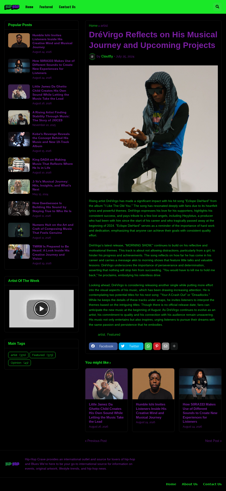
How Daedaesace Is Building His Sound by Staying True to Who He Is (52, 207)
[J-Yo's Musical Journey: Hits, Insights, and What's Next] (19, 186)
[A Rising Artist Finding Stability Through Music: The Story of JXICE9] (19, 117)
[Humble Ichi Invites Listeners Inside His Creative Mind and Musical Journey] (153, 383)
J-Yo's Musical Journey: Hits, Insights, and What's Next (51, 185)
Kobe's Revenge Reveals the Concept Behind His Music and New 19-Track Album (51, 140)
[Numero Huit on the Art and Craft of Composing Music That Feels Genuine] (19, 230)
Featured (113, 334)
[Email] (165, 346)
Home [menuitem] (29, 6)
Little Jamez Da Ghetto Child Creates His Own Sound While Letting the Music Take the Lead (106, 412)
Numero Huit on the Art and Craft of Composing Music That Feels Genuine (52, 228)
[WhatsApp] (148, 346)
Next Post (212, 441)
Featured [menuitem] (46, 6)
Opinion (19, 362)
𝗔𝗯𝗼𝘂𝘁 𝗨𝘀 (190, 484)
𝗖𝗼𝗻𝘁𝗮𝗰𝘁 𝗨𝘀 (212, 484)
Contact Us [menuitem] (67, 6)
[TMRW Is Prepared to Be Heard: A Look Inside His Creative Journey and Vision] (19, 251)
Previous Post (97, 441)
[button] (217, 7)
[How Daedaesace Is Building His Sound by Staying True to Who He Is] (19, 208)
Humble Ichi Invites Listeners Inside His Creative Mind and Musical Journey (151, 410)
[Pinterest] (157, 346)
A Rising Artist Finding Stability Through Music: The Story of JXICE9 (51, 116)
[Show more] (174, 346)
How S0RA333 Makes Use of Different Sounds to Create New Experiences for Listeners (200, 412)
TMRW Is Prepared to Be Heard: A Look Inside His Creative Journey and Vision (51, 252)
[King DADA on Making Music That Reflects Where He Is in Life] (19, 165)
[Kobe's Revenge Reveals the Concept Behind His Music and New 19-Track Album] (19, 139)
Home (93, 25)
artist (104, 25)
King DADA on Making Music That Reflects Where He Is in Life (52, 163)
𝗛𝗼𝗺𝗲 (171, 484)
